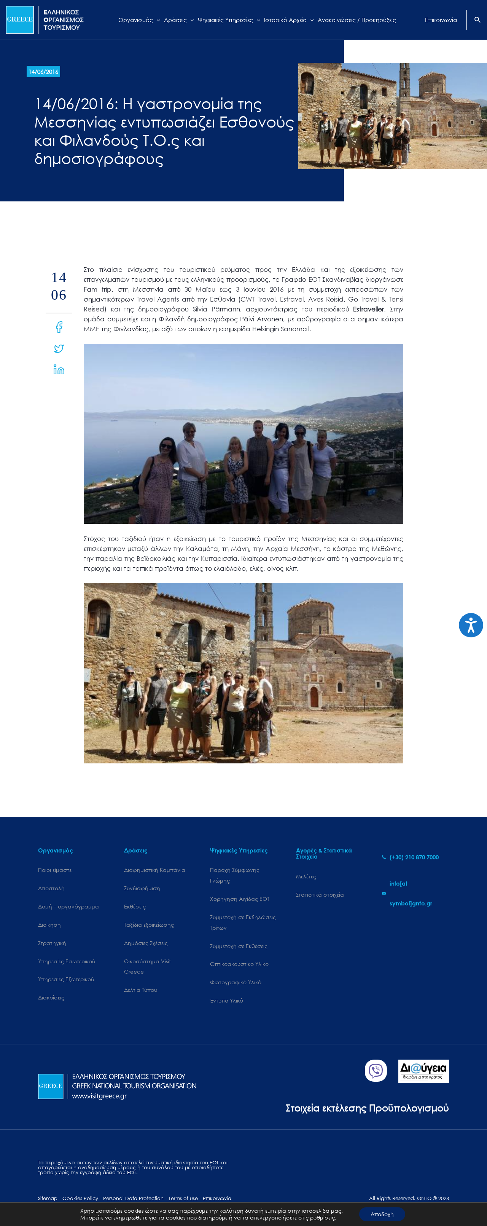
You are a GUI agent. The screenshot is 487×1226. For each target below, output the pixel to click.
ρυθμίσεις (322, 1217)
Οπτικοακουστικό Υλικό (239, 963)
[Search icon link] (477, 20)
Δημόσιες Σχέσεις (146, 943)
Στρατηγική (52, 943)
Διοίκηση (49, 924)
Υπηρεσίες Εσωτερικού (66, 961)
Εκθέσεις (135, 906)
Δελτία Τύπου (140, 989)
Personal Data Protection (133, 1198)
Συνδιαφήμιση (142, 888)
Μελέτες (306, 876)
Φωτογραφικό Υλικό (235, 982)
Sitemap (47, 1198)
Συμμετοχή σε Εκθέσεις (238, 946)
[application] (156, 19)
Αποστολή (51, 888)
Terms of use (183, 1198)
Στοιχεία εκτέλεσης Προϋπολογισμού (367, 1107)
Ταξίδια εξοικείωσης (149, 924)
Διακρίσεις (51, 997)
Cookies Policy (80, 1198)
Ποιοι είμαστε (55, 869)
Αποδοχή (382, 1214)
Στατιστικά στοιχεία (320, 894)
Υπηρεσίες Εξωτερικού (66, 979)
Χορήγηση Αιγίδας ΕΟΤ (239, 898)
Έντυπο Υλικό (226, 1000)
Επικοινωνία (217, 1198)
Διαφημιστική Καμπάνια (154, 869)
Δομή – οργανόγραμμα (68, 906)
